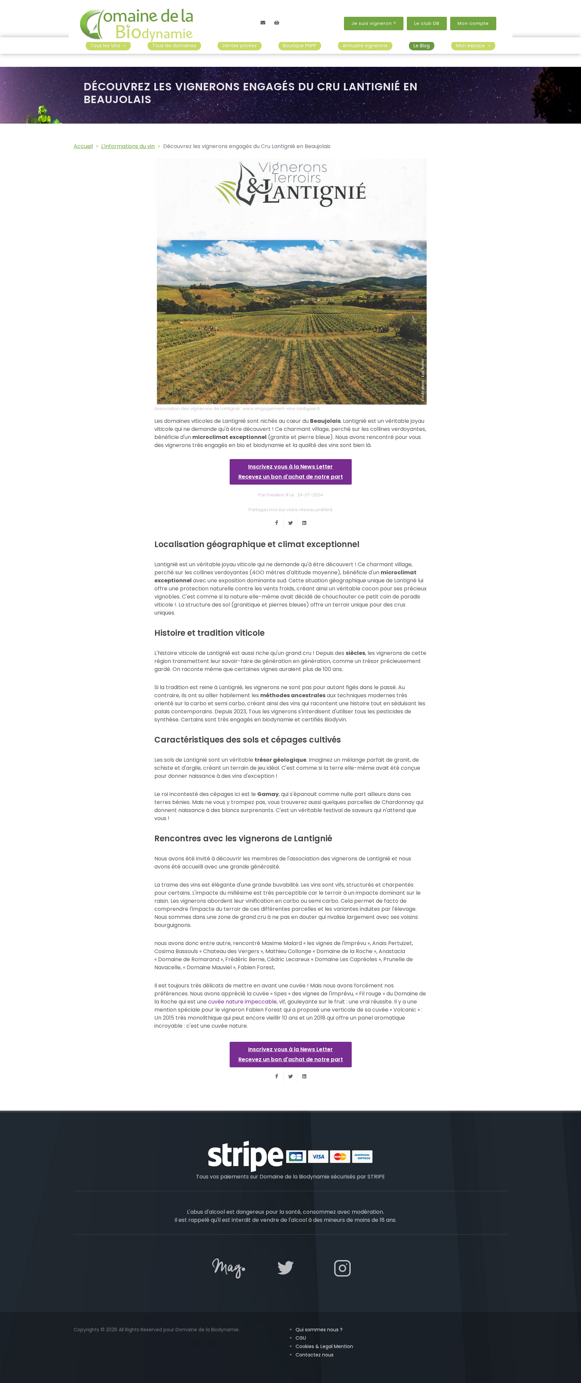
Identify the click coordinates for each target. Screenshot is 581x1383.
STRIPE (376, 1176)
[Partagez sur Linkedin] (304, 523)
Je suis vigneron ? (373, 23)
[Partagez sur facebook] (276, 523)
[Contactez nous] (263, 22)
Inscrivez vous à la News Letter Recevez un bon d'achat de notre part (290, 472)
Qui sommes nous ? (319, 1329)
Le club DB (426, 23)
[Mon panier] (276, 22)
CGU (301, 1338)
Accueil (83, 146)
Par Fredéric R (273, 495)
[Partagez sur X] (290, 523)
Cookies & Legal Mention (324, 1346)
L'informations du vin (128, 146)
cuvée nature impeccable (242, 1002)
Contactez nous (315, 1354)
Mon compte (473, 23)
